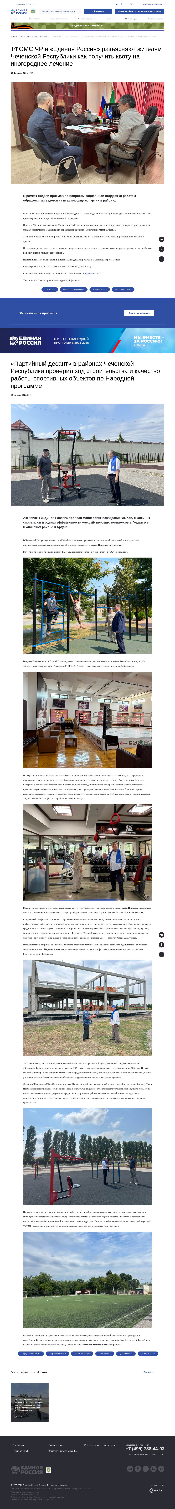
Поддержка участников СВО (87, 25)
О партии (14, 19)
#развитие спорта (82, 1354)
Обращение (98, 11)
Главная (14, 36)
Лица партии (34, 19)
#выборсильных (148, 1354)
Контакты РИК (21, 1451)
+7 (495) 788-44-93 (145, 1448)
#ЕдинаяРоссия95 (123, 289)
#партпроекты (105, 1354)
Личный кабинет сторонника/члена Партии (139, 11)
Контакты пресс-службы (62, 1451)
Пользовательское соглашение (25, 1492)
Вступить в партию (155, 19)
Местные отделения (86, 19)
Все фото (148, 1372)
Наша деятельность (59, 19)
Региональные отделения (100, 1445)
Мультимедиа (131, 19)
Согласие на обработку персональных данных (32, 1500)
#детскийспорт (125, 1354)
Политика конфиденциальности (25, 1495)
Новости (44, 36)
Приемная (110, 19)
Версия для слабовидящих (152, 4)
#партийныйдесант (57, 1354)
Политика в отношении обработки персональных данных (37, 1497)
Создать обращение (139, 313)
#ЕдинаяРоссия (100, 289)
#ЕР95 (50, 289)
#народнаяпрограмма (31, 1354)
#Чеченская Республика (73, 289)
